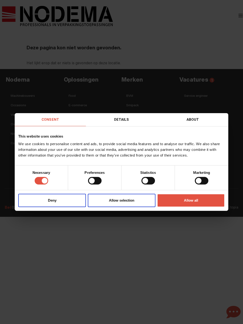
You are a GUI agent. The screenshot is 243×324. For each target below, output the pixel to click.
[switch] (95, 181)
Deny (52, 200)
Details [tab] (121, 119)
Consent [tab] (50, 119)
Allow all (191, 200)
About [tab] (193, 119)
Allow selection (121, 200)
